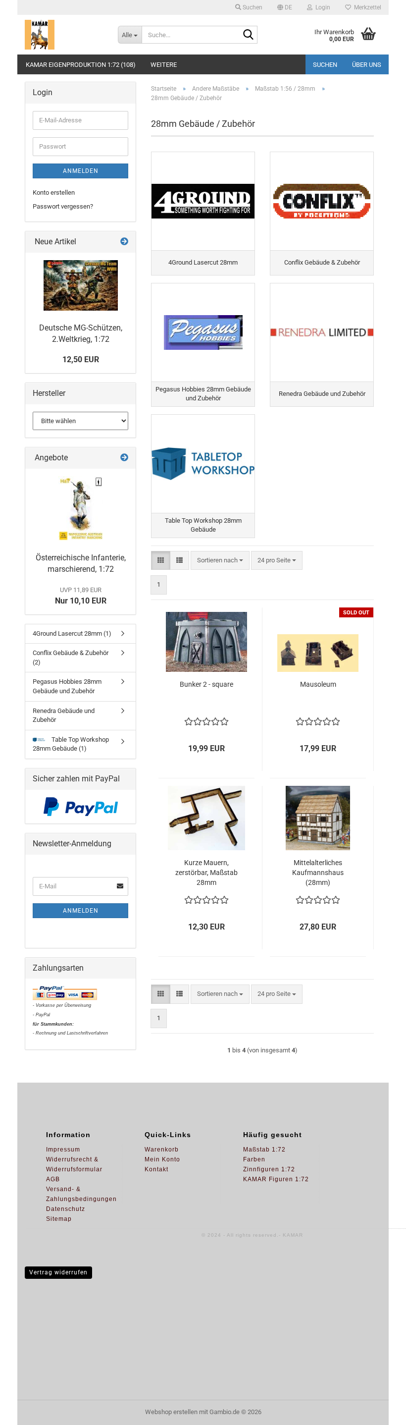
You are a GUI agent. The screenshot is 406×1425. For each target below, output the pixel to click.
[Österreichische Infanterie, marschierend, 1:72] (80, 508)
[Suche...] (248, 35)
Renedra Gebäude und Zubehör (64, 715)
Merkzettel (366, 7)
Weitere (164, 64)
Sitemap (59, 1218)
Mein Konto (162, 1159)
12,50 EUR (80, 359)
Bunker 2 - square (206, 684)
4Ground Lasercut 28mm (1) (72, 633)
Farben (254, 1159)
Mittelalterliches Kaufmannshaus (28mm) (318, 872)
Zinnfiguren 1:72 (269, 1169)
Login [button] (321, 7)
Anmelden (81, 170)
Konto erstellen (54, 192)
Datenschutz (65, 1209)
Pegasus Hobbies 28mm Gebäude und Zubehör (67, 686)
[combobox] (220, 560)
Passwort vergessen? (63, 206)
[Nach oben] (379, 1410)
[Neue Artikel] (124, 242)
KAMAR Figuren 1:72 (276, 1179)
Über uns (366, 64)
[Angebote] (124, 458)
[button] (285, 7)
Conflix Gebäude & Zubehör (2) (70, 657)
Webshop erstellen (171, 1412)
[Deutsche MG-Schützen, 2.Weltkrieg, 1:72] (81, 285)
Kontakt (156, 1169)
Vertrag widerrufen (58, 1272)
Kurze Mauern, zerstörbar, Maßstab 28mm (206, 872)
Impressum (63, 1149)
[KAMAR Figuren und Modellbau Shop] (64, 35)
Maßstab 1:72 (264, 1149)
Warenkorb (162, 1149)
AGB (53, 1179)
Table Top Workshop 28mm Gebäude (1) (71, 744)
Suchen (325, 64)
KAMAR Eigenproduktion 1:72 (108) (81, 64)
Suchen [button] (251, 7)
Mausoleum (318, 684)
